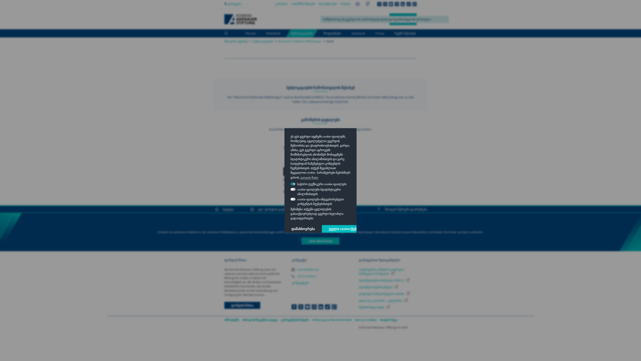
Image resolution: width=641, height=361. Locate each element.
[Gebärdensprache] (368, 4)
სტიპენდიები (328, 4)
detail (330, 41)
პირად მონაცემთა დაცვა (260, 320)
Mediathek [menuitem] (273, 33)
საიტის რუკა (388, 320)
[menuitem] (229, 33)
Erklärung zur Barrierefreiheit (332, 320)
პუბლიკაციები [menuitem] (302, 33)
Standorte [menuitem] (358, 33)
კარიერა (281, 4)
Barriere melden (366, 320)
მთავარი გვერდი (236, 41)
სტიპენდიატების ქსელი (376, 287)
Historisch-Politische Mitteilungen (300, 41)
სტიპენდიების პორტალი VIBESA (382, 280)
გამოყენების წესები (295, 320)
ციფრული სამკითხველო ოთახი (382, 294)
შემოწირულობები (372, 307)
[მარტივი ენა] (358, 4)
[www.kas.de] (240, 19)
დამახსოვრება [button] (303, 229)
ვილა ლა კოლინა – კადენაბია (381, 301)
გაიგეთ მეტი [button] (309, 177)
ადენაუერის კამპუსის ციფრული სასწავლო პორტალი (381, 272)
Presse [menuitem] (379, 33)
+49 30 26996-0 (306, 276)
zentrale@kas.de (307, 269)
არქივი (345, 4)
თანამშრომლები (303, 4)
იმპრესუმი (231, 320)
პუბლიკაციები (263, 41)
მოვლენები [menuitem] (332, 33)
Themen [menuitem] (250, 33)
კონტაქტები (300, 283)
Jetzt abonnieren (320, 241)
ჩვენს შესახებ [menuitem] (405, 33)
